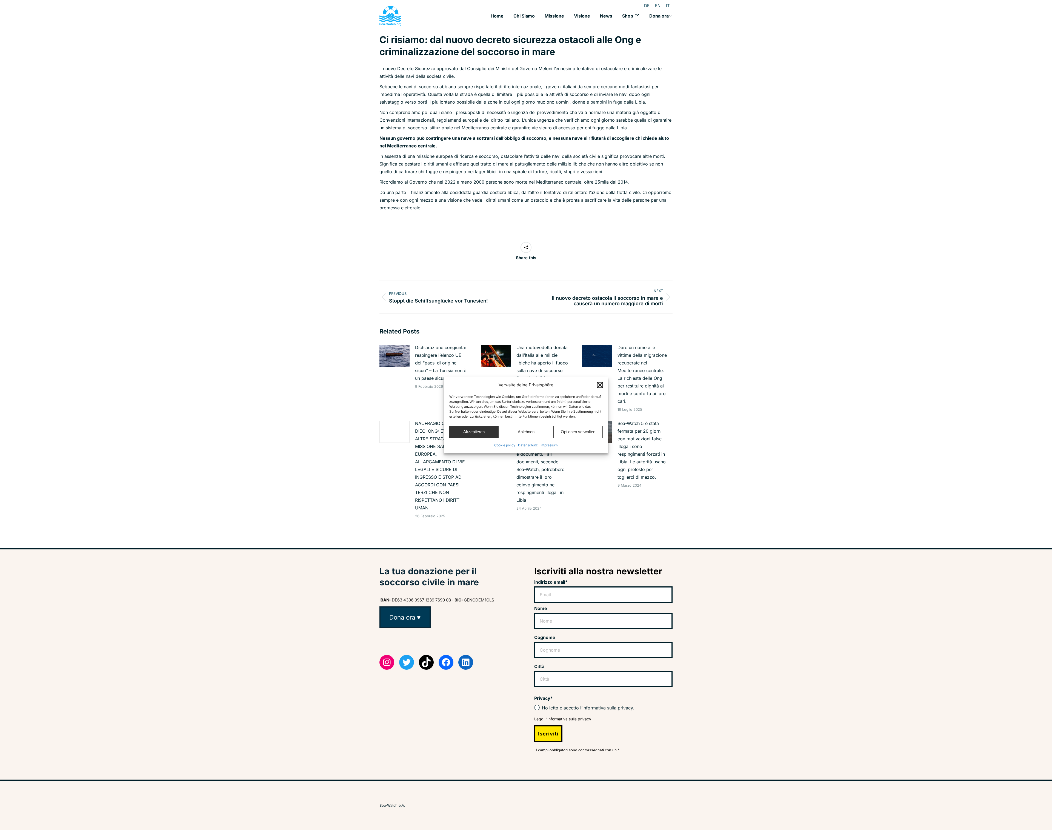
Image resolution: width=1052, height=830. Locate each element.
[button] (600, 385)
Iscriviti (548, 734)
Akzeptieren (474, 431)
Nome (540, 608)
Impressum (549, 445)
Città (539, 666)
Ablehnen (526, 431)
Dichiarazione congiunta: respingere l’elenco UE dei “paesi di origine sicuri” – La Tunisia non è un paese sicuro (440, 363)
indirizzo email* (551, 582)
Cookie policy (504, 445)
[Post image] (394, 356)
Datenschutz (528, 445)
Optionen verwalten (578, 431)
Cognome (544, 637)
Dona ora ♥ (405, 617)
